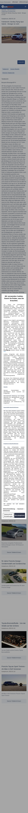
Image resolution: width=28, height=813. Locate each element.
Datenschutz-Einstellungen (8, 515)
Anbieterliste (6, 510)
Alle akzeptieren (20, 515)
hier (5, 351)
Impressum (20, 509)
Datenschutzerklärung (9, 509)
